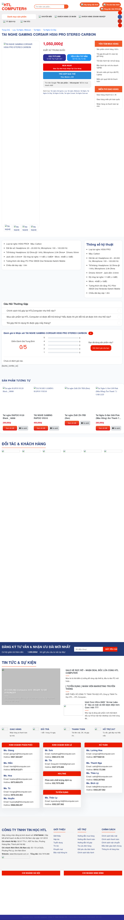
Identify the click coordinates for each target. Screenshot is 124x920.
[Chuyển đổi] (4, 311)
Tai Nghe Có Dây (49, 30)
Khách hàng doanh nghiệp (93, 16)
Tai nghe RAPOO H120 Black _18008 (13, 417)
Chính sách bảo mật (109, 835)
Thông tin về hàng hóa (110, 849)
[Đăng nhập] (120, 25)
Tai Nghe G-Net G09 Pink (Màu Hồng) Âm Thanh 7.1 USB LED (108, 417)
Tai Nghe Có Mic (58, 93)
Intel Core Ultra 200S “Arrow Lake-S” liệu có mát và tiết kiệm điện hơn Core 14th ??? (102, 705)
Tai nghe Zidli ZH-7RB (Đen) (75, 417)
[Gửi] (66, 7)
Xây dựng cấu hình (91, 5)
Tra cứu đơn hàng (84, 845)
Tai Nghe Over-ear (82, 93)
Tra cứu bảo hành (113, 5)
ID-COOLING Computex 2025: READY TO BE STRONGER (25, 691)
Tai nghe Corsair (69, 93)
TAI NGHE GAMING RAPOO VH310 (43, 417)
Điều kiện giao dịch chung (111, 845)
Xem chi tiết (10, 428)
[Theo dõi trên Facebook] (120, 17)
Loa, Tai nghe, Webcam (22, 30)
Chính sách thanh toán (110, 839)
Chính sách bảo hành (86, 852)
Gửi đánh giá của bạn (101, 348)
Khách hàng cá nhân (67, 16)
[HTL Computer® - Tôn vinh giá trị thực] (15, 6)
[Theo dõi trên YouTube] (120, 21)
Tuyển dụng (58, 842)
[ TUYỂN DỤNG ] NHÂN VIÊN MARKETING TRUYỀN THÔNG (90, 687)
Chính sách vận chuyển (111, 842)
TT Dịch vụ (10, 21)
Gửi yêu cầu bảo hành (86, 849)
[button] (19, 16)
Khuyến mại (58, 849)
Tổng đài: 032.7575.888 (112, 9)
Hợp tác (56, 839)
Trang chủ (6, 30)
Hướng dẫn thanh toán (86, 839)
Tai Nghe (37, 30)
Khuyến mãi (47, 16)
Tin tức (26, 21)
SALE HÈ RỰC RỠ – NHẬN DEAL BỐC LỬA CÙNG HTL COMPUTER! (92, 671)
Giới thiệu (57, 835)
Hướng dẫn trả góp (85, 842)
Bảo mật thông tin (60, 852)
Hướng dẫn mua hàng (86, 835)
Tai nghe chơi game (57, 91)
